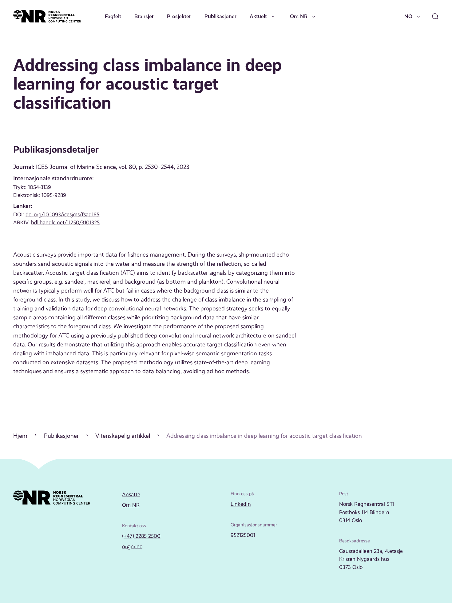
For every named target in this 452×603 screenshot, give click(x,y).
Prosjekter (179, 16)
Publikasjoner (220, 16)
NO (408, 16)
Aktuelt (258, 16)
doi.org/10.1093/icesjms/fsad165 (62, 214)
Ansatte (131, 494)
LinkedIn (241, 504)
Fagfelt (113, 16)
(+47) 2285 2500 (141, 536)
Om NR (298, 16)
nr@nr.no (132, 546)
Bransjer (144, 16)
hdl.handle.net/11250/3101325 (65, 222)
